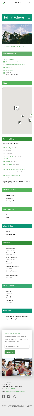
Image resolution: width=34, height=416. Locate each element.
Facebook (9, 67)
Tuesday (9, 153)
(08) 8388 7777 (11, 59)
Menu (17, 2)
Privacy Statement (19, 406)
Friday (8, 161)
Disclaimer (10, 406)
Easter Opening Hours (13, 175)
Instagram (9, 70)
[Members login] (29, 2)
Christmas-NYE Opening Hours (15, 169)
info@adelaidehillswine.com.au (15, 391)
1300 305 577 (10, 389)
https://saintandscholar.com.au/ (13, 46)
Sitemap (28, 406)
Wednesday (10, 156)
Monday (8, 150)
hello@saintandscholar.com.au (15, 62)
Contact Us (17, 408)
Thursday (9, 159)
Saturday (9, 164)
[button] (31, 115)
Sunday (8, 147)
